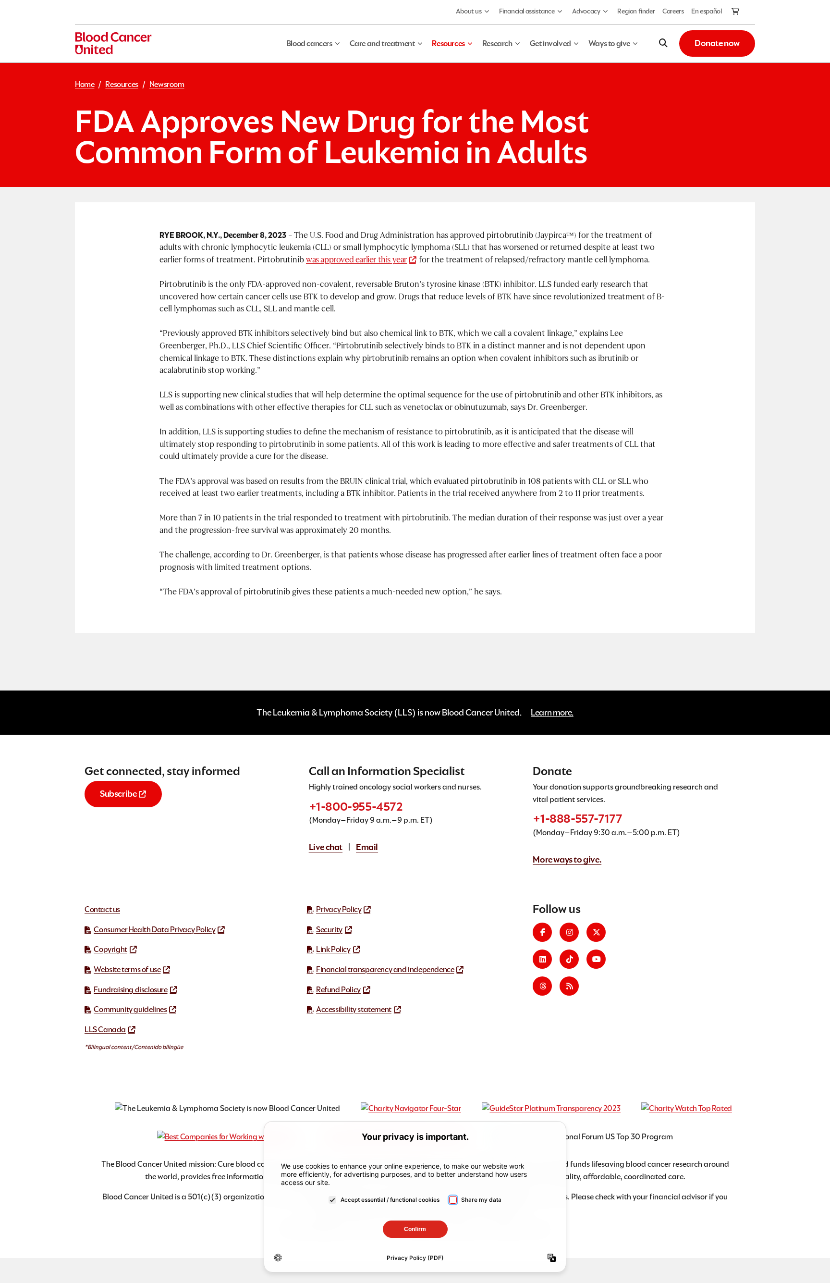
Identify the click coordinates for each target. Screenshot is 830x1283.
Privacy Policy (338, 909)
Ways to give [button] (609, 43)
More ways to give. (567, 859)
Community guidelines (130, 1009)
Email (367, 846)
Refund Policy (338, 990)
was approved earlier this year (356, 259)
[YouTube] (596, 959)
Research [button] (497, 43)
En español (706, 11)
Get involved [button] (550, 43)
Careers (673, 11)
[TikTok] (569, 959)
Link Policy (333, 949)
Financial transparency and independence (385, 969)
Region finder (636, 11)
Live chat (325, 846)
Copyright (110, 949)
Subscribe (118, 793)
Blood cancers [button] (309, 43)
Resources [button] (448, 43)
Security (329, 930)
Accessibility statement (353, 1009)
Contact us (102, 909)
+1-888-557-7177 (577, 818)
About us (469, 11)
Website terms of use (127, 969)
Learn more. (552, 712)
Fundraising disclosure (130, 990)
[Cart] (736, 12)
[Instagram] (569, 932)
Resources (121, 84)
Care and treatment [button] (382, 43)
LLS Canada (105, 1029)
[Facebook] (542, 932)
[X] (596, 932)
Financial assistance (527, 11)
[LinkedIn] (542, 959)
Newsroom (166, 84)
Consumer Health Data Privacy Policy (154, 930)
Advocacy (586, 11)
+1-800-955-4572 (356, 806)
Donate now (717, 43)
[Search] (663, 43)
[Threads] (542, 986)
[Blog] (569, 986)
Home (84, 84)
